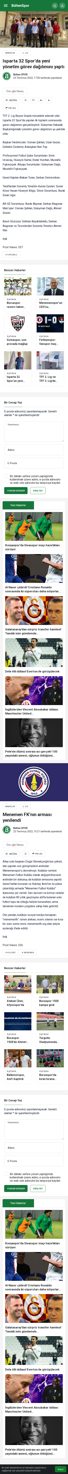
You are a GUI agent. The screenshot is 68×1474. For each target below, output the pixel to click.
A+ (41, 100)
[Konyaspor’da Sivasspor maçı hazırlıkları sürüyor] (34, 531)
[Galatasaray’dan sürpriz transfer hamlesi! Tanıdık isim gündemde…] (34, 616)
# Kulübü (10, 952)
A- (49, 100)
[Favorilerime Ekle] (25, 100)
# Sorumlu (11, 255)
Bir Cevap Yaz (13, 402)
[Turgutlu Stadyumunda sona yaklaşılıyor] (50, 1029)
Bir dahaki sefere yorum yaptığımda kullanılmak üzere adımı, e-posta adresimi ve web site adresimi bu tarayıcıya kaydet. (35, 479)
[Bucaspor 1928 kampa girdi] (50, 992)
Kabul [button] (60, 1469)
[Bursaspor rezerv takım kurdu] (17, 294)
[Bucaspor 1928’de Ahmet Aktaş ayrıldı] (17, 1029)
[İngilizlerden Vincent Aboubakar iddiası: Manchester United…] (34, 696)
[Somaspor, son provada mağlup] (17, 331)
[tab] (49, 505)
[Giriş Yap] (62, 6)
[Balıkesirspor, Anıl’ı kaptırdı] (17, 1066)
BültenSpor (20, 5)
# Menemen (28, 952)
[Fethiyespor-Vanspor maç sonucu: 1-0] (50, 331)
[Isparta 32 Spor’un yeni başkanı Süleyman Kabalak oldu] (17, 368)
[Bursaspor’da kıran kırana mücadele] (50, 1066)
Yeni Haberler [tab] (18, 505)
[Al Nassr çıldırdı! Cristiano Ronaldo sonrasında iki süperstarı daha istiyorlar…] (34, 574)
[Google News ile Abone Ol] (15, 91)
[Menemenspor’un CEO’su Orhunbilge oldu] (50, 294)
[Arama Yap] (55, 6)
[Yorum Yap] (33, 100)
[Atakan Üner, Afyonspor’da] (17, 992)
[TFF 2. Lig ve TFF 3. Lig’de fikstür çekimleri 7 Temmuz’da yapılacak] (50, 368)
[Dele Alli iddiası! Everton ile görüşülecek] (34, 656)
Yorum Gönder (16, 490)
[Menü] (6, 6)
